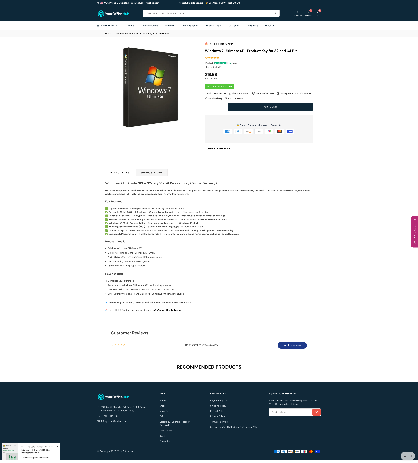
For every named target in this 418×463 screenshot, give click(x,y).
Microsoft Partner (217, 93)
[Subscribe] (316, 412)
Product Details (119, 172)
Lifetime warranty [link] (241, 93)
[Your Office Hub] (113, 13)
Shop (162, 405)
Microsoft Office (149, 25)
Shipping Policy (218, 405)
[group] (150, 87)
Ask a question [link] (235, 98)
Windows (169, 25)
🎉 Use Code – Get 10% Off (223, 3)
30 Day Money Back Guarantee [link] (295, 93)
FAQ (161, 416)
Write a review (292, 345)
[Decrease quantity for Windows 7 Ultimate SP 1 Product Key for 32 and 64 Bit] (208, 107)
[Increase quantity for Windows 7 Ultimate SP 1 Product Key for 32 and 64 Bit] (223, 107)
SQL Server (233, 25)
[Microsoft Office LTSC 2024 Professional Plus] (10, 452)
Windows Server (189, 25)
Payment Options (219, 400)
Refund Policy (217, 411)
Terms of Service (219, 421)
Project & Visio (213, 25)
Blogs (162, 435)
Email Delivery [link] (215, 98)
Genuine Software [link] (265, 93)
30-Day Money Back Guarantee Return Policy (234, 426)
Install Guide (165, 430)
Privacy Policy (217, 416)
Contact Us (252, 25)
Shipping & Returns (151, 172)
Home (131, 25)
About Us (269, 25)
